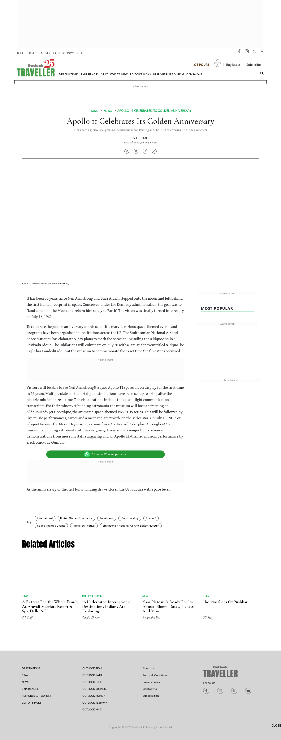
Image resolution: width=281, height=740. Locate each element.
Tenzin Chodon (91, 617)
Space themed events (51, 525)
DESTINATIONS (31, 668)
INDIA (20, 53)
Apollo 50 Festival (84, 525)
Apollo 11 (151, 518)
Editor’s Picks (140, 74)
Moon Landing (130, 518)
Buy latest (233, 65)
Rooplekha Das (151, 617)
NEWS (25, 682)
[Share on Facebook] (145, 151)
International (45, 518)
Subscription (151, 695)
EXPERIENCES (30, 689)
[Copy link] (154, 151)
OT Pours (202, 65)
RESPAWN (69, 53)
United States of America (76, 518)
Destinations (69, 74)
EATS (56, 53)
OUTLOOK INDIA (92, 668)
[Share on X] (135, 151)
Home (94, 111)
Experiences (90, 74)
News (108, 111)
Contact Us (150, 689)
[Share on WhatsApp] (126, 151)
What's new (119, 74)
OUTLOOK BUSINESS (94, 689)
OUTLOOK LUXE (92, 682)
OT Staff (142, 138)
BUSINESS (32, 53)
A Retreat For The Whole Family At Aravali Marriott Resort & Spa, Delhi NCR (50, 606)
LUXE (80, 53)
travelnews (107, 518)
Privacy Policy (151, 682)
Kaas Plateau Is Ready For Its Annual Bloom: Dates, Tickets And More (168, 606)
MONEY (45, 53)
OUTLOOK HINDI (92, 709)
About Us (149, 668)
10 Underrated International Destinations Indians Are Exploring (106, 606)
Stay (104, 74)
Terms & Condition (155, 675)
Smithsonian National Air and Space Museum (130, 525)
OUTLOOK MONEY (93, 695)
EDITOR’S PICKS (31, 702)
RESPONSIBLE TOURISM (36, 695)
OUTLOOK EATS (92, 675)
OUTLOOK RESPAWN (94, 702)
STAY (25, 675)
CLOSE (276, 725)
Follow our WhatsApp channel (109, 454)
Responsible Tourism (168, 74)
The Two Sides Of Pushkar (225, 601)
